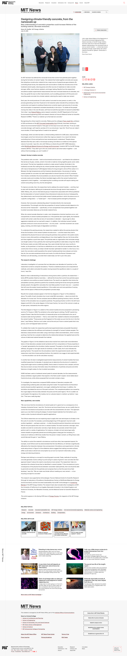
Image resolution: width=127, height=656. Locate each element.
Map (15, 649)
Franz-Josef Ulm (68, 121)
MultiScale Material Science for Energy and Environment (42, 146)
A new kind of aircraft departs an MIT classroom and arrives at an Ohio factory (49, 565)
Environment (30, 512)
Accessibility (18, 651)
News (76, 2)
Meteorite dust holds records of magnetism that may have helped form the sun (95, 580)
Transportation (61, 512)
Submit (106, 12)
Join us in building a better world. (117, 649)
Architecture (46, 512)
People (21, 649)
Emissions (38, 512)
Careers (26, 649)
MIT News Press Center (48, 634)
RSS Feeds (65, 637)
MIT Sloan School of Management (32, 624)
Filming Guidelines (46, 637)
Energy (23, 512)
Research (47, 2)
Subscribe (78, 12)
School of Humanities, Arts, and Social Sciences (36, 622)
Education (41, 2)
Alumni (81, 2)
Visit (12, 649)
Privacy (12, 651)
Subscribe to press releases (96, 618)
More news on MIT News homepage (31, 594)
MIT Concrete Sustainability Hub (47, 123)
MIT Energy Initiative (89, 87)
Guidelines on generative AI (96, 633)
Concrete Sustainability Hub (42, 510)
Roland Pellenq (36, 112)
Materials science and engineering (93, 510)
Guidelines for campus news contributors (96, 628)
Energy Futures (54, 496)
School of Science (28, 626)
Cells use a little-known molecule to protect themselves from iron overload (95, 551)
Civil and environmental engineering (73, 510)
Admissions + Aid (62, 2)
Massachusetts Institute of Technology (20, 646)
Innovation (53, 2)
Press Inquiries (25, 637)
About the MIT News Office (28, 634)
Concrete (30, 510)
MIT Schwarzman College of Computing (34, 629)
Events (18, 649)
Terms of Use (65, 634)
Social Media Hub (26, 651)
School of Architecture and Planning (33, 618)
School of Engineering (90, 97)
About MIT (86, 2)
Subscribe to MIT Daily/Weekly (96, 613)
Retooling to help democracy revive (50, 549)
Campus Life (71, 2)
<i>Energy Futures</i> (90, 90)
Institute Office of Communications (64, 612)
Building (53, 512)
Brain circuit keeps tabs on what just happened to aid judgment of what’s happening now (50, 580)
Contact (30, 649)
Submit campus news (96, 622)
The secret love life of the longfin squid (94, 565)
